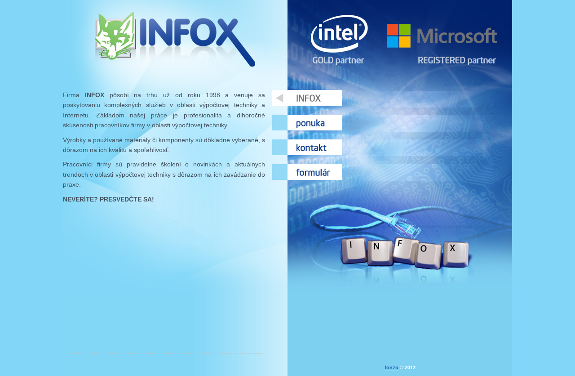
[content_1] (307, 98)
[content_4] (307, 172)
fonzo (391, 367)
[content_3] (307, 147)
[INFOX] (175, 38)
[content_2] (307, 122)
